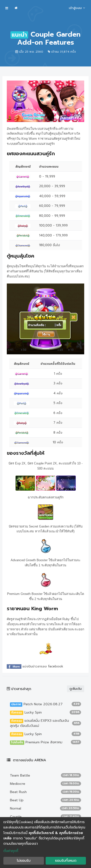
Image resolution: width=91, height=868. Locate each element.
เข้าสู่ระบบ (75, 8)
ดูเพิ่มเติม (75, 689)
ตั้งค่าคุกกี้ (10, 850)
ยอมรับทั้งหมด (65, 860)
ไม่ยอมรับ (24, 860)
